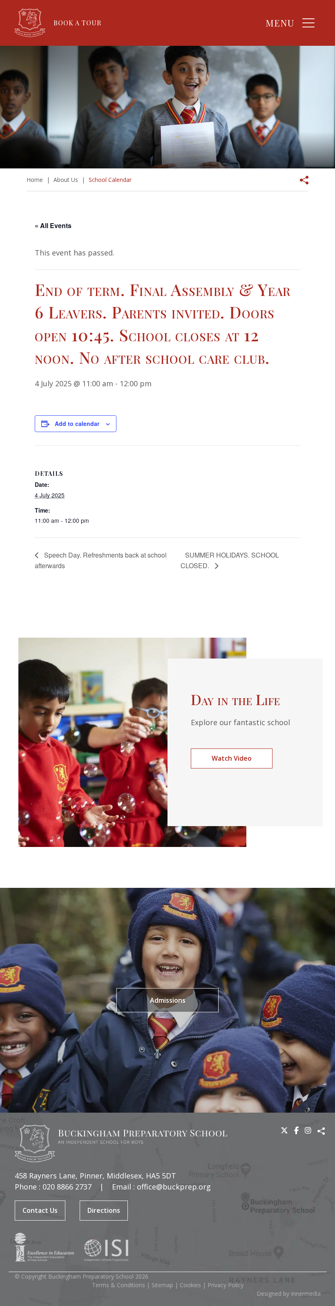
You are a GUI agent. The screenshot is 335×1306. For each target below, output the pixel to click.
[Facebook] (296, 1130)
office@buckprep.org (174, 1187)
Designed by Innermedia (289, 1293)
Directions (103, 1210)
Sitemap (162, 1285)
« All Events (53, 225)
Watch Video (232, 758)
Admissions (167, 999)
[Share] (301, 180)
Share (321, 1131)
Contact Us (40, 1210)
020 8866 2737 (67, 1187)
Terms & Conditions (118, 1285)
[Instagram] (308, 1130)
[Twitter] (284, 1130)
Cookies (190, 1285)
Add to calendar (77, 423)
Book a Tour (77, 22)
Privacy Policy (225, 1285)
